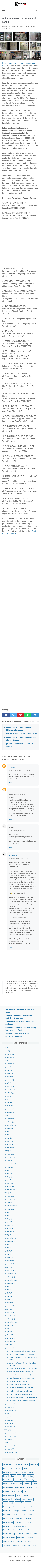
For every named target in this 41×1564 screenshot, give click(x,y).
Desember (11, 1064)
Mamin (23, 1514)
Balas (11, 782)
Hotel (20, 1491)
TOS (19, 1556)
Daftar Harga (19, 1480)
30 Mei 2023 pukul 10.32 (17, 831)
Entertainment (8, 1487)
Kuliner (24, 1511)
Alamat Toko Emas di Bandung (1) (20, 1375)
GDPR (32, 1556)
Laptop (31, 1511)
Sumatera (28, 1541)
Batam (24, 1472)
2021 (8, 1193)
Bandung (18, 1468)
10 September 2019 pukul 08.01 (19, 770)
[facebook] (6, 715)
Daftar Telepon (31, 1480)
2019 (8, 1267)
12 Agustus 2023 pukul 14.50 (18, 858)
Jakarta (17, 1499)
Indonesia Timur (8, 1495)
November (11, 1089)
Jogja (11, 1503)
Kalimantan (19, 1503)
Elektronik (27, 1484)
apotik (5, 1468)
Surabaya (6, 1545)
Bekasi (31, 1472)
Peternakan (7, 1534)
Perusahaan (32, 1530)
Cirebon (30, 1476)
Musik (12, 1518)
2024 (7, 1083)
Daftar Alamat (8, 1480)
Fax (36, 1487)
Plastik (21, 1534)
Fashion (29, 1487)
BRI (24, 1476)
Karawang (6, 1507)
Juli (9, 1051)
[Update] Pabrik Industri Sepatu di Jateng (22, 1394)
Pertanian (22, 1530)
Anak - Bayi (34, 1464)
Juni (9, 1067)
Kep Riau (25, 1507)
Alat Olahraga (7, 1464)
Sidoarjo (6, 1541)
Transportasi (26, 1545)
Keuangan (16, 1511)
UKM (34, 1545)
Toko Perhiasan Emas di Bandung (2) (21, 1371)
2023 (7, 1115)
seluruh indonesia (9, 1537)
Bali (11, 1468)
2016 (7, 1430)
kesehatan (6, 1511)
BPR (19, 1476)
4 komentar (6, 28)
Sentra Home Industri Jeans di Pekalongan (22, 1401)
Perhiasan (28, 1522)
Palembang (28, 1518)
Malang (15, 1514)
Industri (18, 1495)
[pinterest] (20, 715)
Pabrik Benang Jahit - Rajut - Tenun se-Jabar (23, 1368)
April (9, 1070)
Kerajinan (34, 1507)
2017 (8, 1344)
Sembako (30, 1537)
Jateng (30, 1499)
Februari (10, 1054)
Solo (12, 1541)
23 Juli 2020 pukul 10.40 (17, 794)
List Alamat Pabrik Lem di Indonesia (20, 1391)
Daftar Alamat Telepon (23, 1561)
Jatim (5, 1503)
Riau (35, 1534)
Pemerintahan (8, 1522)
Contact (25, 1556)
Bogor (13, 1476)
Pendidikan (18, 1522)
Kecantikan (16, 1507)
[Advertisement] (20, 242)
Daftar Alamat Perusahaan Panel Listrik (21, 1388)
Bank (25, 1468)
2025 (7, 1060)
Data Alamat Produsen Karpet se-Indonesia (23, 1397)
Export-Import (19, 1487)
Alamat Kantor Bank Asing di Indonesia (21, 1354)
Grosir (14, 1491)
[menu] (4, 11)
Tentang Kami (11, 1556)
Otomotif (19, 1518)
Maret (10, 1073)
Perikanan (6, 1526)
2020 (8, 1235)
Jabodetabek (7, 1499)
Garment (6, 1491)
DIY (20, 1484)
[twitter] (13, 715)
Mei (9, 1099)
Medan (30, 1514)
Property (28, 1534)
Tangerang (15, 1545)
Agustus (10, 1128)
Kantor (28, 1503)
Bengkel (6, 1476)
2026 (7, 1047)
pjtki (14, 1534)
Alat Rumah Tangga (21, 1464)
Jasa (23, 1499)
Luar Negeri (7, 1514)
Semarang (20, 1537)
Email (35, 1484)
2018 (8, 1309)
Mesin (5, 1518)
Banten (17, 1472)
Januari (10, 1057)
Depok (5, 1484)
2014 (7, 1442)
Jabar (26, 1495)
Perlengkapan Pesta (10, 1530)
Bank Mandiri (7, 1472)
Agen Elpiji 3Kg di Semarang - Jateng (20, 1381)
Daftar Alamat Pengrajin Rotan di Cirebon (22, 1351)
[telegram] (35, 715)
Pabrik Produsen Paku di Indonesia (20, 1384)
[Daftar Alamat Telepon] (20, 4)
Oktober (10, 1093)
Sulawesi (19, 1541)
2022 (8, 1151)
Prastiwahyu (13, 855)
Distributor (13, 1484)
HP (25, 1491)
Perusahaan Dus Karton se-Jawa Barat (21, 1378)
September (11, 1125)
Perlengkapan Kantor (19, 1526)
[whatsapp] (27, 715)
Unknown (12, 767)
